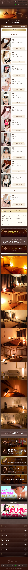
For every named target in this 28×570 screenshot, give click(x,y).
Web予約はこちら (20, 1)
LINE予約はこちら (20, 4)
